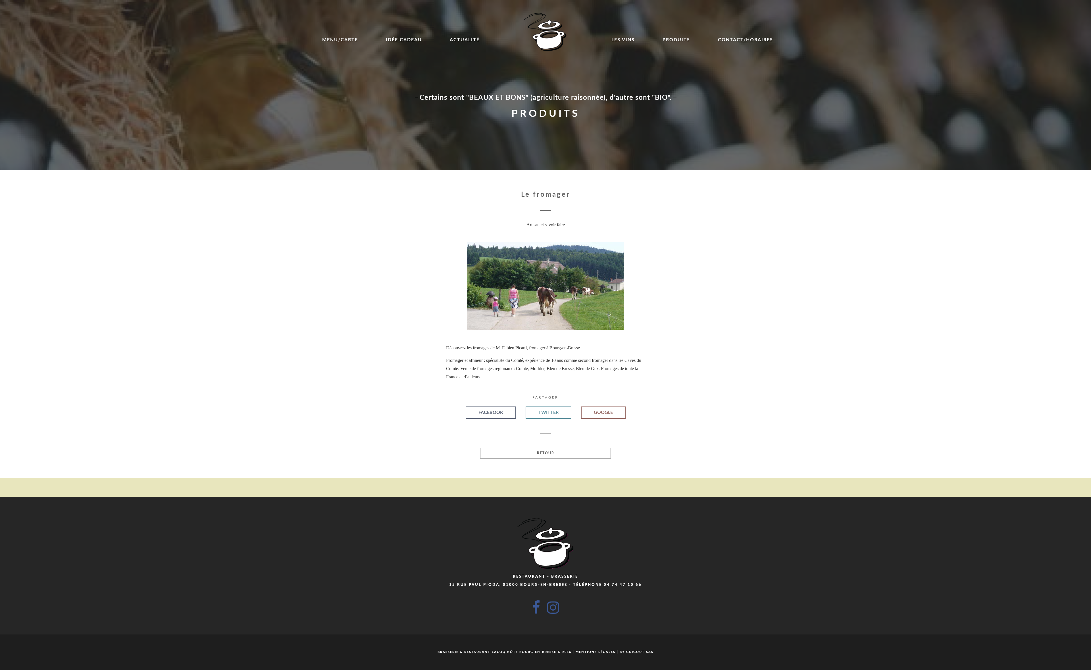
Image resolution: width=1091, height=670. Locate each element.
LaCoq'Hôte (505, 652)
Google (603, 412)
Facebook (490, 412)
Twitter (548, 412)
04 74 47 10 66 (623, 585)
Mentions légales (595, 652)
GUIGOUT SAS (639, 652)
